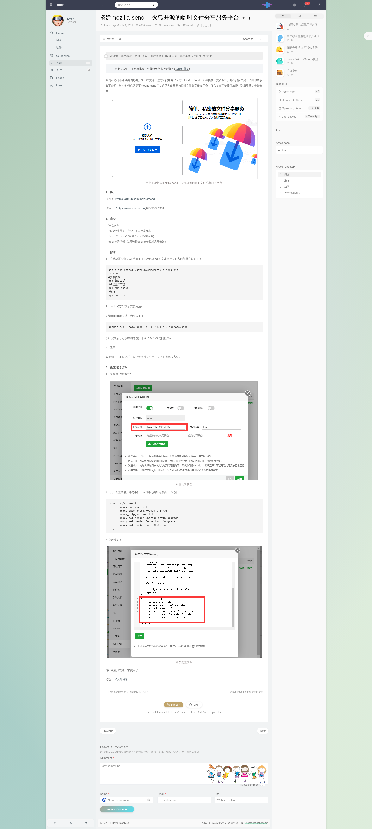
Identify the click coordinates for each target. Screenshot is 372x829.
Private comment (249, 784)
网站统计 (233, 822)
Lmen (107, 25)
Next (263, 730)
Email (161, 793)
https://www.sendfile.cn (131, 208)
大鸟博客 (122, 679)
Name (104, 793)
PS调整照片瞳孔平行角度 (302, 24)
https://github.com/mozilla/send (136, 198)
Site (217, 793)
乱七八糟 (70, 63)
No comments (166, 25)
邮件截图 (183, 68)
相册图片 (70, 69)
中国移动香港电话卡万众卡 (303, 36)
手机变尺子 (293, 70)
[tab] (283, 16)
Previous (107, 730)
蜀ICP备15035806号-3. (214, 822)
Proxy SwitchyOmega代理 (302, 59)
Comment (107, 757)
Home (110, 38)
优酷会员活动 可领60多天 (302, 47)
